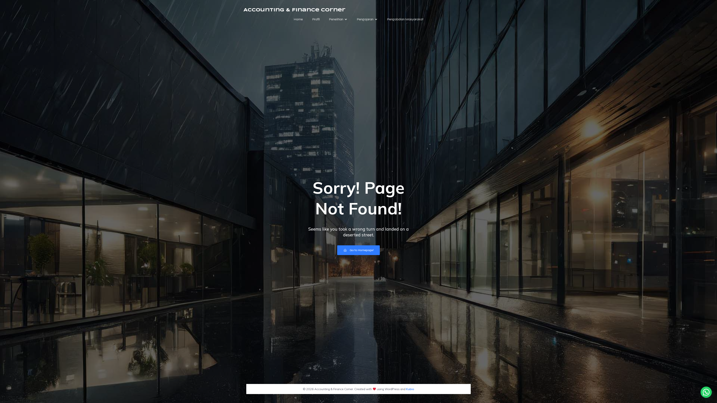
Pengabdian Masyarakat (405, 19)
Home (298, 19)
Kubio (410, 389)
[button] (706, 392)
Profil (316, 19)
